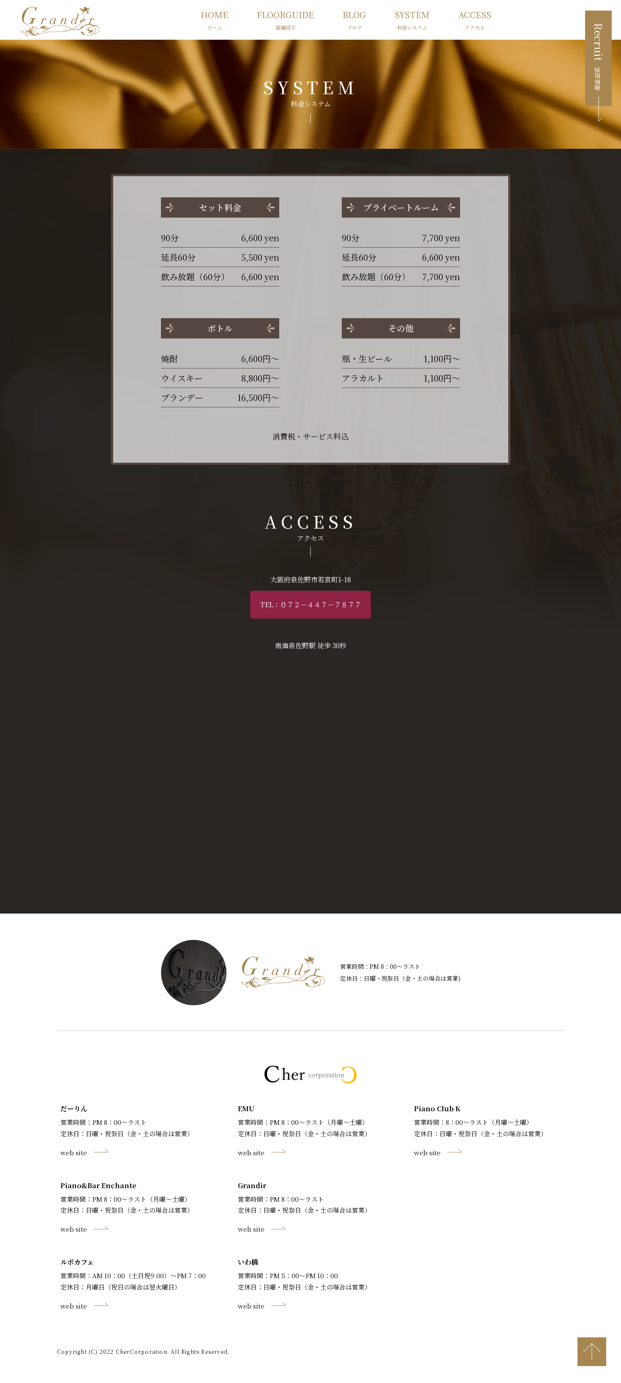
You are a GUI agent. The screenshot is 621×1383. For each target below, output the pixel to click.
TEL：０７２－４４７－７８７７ (310, 604)
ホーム (214, 19)
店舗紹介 (285, 19)
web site (73, 1152)
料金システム (412, 19)
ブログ (354, 19)
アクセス (474, 19)
